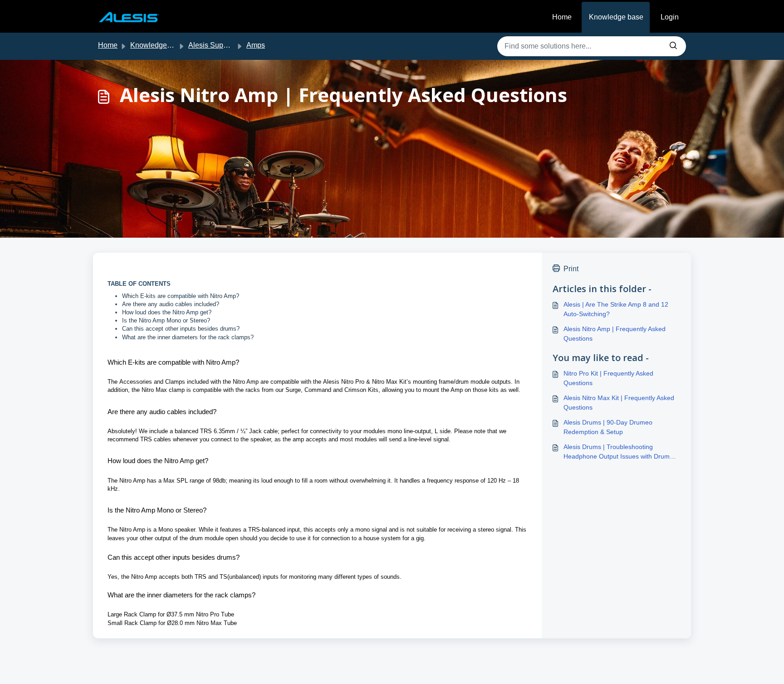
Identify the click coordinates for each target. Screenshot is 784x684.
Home (562, 17)
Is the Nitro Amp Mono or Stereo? (166, 320)
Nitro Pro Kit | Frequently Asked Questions (608, 378)
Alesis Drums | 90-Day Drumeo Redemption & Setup (608, 427)
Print (571, 269)
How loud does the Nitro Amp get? (166, 312)
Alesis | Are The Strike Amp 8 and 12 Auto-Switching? (616, 309)
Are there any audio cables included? (170, 304)
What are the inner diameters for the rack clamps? (188, 337)
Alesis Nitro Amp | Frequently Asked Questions (615, 333)
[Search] (673, 46)
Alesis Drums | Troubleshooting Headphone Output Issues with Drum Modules (617, 452)
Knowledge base (616, 17)
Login (670, 17)
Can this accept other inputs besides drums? (181, 328)
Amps (255, 45)
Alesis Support (211, 45)
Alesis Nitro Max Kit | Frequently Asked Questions (619, 402)
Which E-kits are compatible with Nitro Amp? (180, 296)
